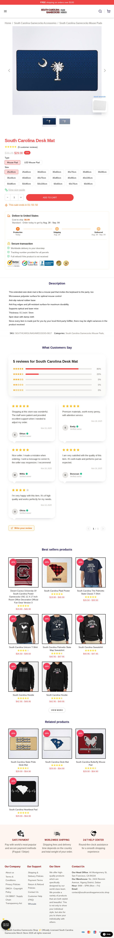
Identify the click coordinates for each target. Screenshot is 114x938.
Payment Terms (35, 880)
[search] (100, 11)
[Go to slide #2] (65, 121)
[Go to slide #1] (49, 121)
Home (8, 23)
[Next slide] (105, 70)
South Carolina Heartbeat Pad (23, 809)
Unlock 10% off (6, 924)
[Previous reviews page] (88, 528)
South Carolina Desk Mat (57, 762)
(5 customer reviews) (28, 147)
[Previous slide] (9, 70)
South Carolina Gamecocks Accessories (35, 23)
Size (7, 167)
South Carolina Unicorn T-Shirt (23, 647)
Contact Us (33, 892)
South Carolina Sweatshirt (91, 647)
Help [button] (108, 934)
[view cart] (108, 11)
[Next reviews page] (103, 528)
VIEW (23, 584)
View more (57, 710)
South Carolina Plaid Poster (57, 591)
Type (7, 158)
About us (10, 872)
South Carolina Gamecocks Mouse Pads (80, 23)
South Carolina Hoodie (23, 695)
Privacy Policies (13, 884)
